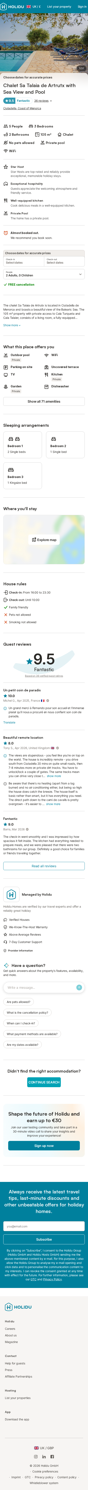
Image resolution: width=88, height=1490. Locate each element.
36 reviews (41, 100)
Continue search (44, 1082)
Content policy (67, 1477)
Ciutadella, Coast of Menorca (22, 108)
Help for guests (15, 1363)
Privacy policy (44, 1477)
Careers (10, 1328)
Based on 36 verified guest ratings (44, 675)
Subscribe (44, 1239)
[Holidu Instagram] (35, 1456)
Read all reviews (44, 866)
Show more (10, 325)
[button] (44, 274)
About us (11, 1335)
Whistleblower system (44, 1483)
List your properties (17, 1398)
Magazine (11, 1342)
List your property (59, 6)
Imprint (16, 1477)
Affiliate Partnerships (18, 1376)
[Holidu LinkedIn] (44, 1456)
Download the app (17, 1419)
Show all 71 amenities (44, 401)
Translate (9, 722)
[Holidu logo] (12, 6)
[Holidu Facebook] (52, 1456)
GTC (28, 1477)
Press (8, 1370)
